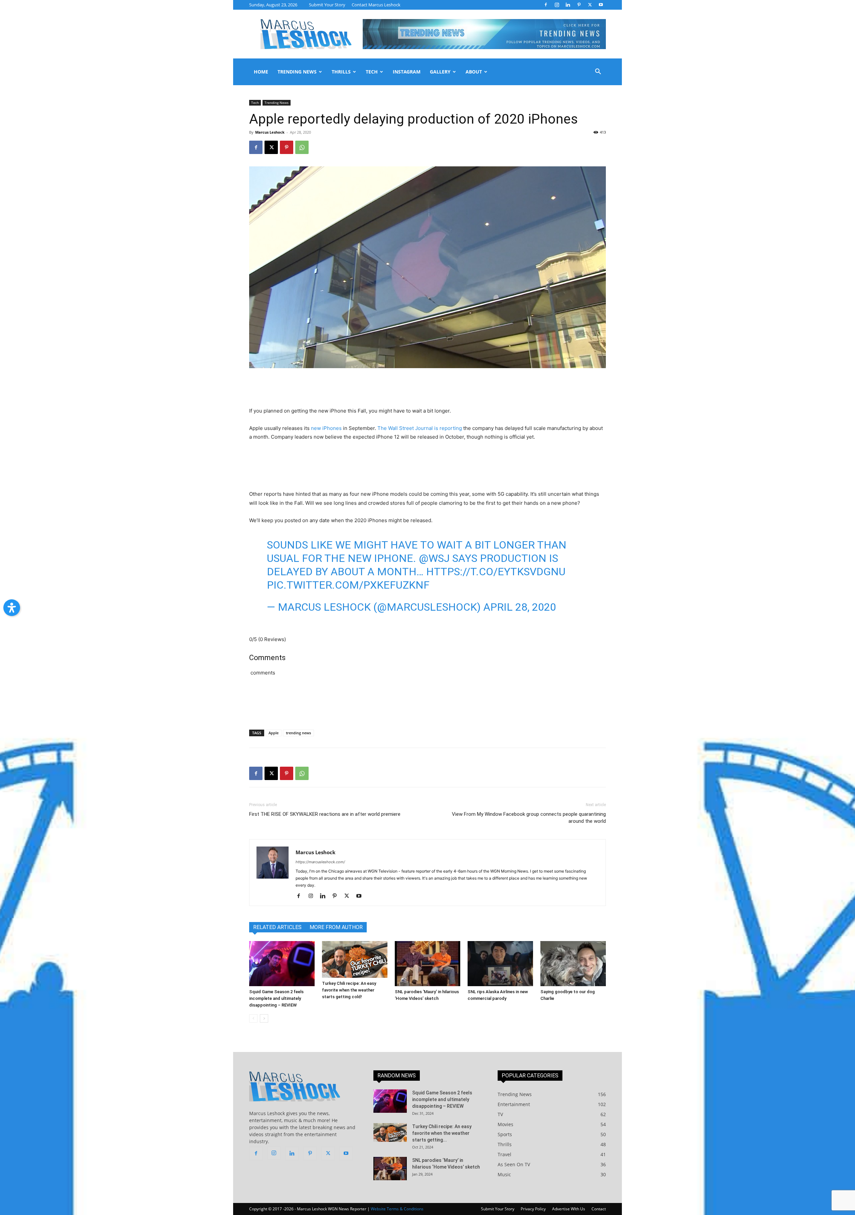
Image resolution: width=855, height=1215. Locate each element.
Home (261, 71)
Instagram (406, 71)
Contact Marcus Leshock (376, 5)
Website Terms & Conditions (397, 1209)
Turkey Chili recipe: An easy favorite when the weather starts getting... (442, 1133)
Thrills (341, 71)
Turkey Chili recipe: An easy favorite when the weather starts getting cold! (349, 990)
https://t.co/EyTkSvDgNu (495, 571)
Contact (598, 1209)
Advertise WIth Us (568, 1209)
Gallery (440, 71)
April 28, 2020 (519, 607)
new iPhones (326, 428)
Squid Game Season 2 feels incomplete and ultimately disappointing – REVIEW (276, 998)
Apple (274, 732)
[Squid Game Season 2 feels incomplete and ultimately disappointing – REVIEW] (282, 963)
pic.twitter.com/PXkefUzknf (348, 585)
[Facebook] (546, 4)
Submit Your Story (327, 5)
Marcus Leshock (270, 132)
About (474, 71)
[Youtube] (601, 4)
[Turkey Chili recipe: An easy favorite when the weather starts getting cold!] (354, 959)
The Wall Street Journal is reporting (419, 428)
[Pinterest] (579, 4)
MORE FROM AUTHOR (336, 927)
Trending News (297, 71)
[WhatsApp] (302, 147)
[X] (590, 4)
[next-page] (264, 1018)
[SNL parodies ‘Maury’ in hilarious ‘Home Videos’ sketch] (427, 963)
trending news (298, 732)
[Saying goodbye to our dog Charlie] (573, 963)
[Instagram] (557, 4)
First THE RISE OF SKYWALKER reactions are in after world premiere (324, 814)
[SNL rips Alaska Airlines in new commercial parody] (500, 963)
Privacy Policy (533, 1209)
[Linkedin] (568, 4)
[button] (598, 72)
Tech (372, 71)
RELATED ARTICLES (277, 927)
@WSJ (434, 558)
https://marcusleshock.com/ (320, 862)
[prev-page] (253, 1018)
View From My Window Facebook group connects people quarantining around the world (529, 817)
